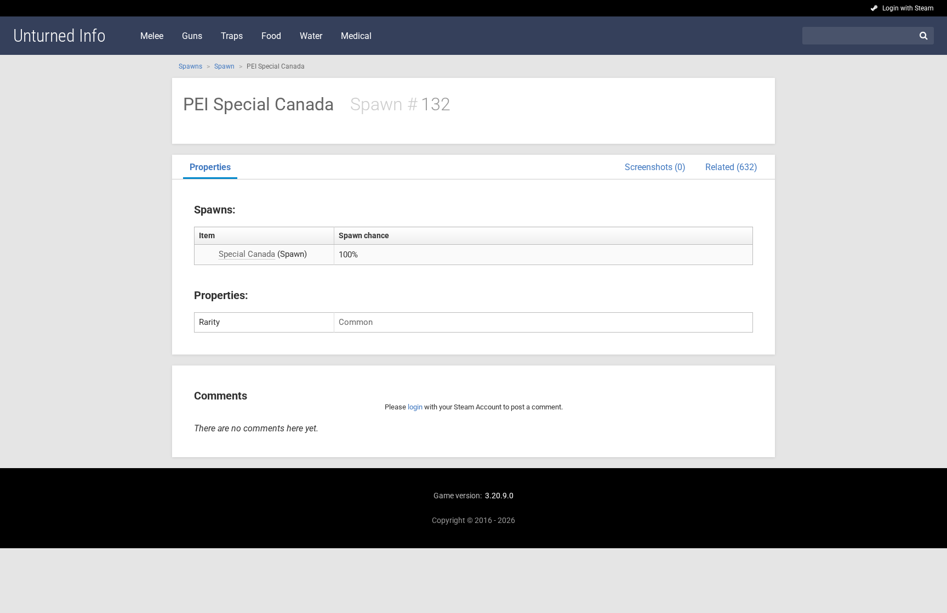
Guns (192, 36)
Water (311, 36)
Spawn (224, 66)
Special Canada (247, 254)
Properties (210, 167)
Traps (232, 36)
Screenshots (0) (655, 167)
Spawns (190, 66)
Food (271, 36)
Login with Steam (908, 8)
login (415, 407)
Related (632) (731, 167)
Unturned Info (59, 35)
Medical (356, 36)
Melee (151, 36)
